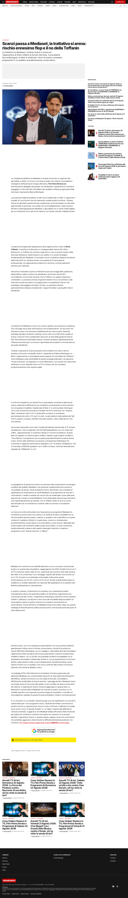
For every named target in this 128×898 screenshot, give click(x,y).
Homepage (5, 855)
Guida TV (33, 777)
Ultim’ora (4, 5)
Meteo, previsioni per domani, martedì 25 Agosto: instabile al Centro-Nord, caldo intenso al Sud (105, 97)
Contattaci (113, 861)
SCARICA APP (120, 2)
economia (40, 5)
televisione (6, 40)
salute (73, 5)
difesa (54, 5)
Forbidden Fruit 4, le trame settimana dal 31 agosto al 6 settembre (106, 106)
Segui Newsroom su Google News (28, 740)
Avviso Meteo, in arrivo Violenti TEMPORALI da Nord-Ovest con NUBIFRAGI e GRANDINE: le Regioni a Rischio (104, 91)
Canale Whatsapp (58, 858)
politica (48, 5)
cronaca (4, 867)
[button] (3, 2)
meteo (4, 870)
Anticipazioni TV (88, 5)
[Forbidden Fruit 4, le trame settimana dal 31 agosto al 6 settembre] (91, 176)
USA (33, 5)
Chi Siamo (113, 858)
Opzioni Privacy (24, 893)
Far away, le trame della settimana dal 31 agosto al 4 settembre (106, 114)
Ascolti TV (5, 777)
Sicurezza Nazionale (16, 5)
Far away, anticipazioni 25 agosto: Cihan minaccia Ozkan (105, 119)
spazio (79, 5)
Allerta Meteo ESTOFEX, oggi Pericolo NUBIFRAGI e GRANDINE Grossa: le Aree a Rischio (106, 110)
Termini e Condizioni (36, 893)
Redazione (113, 855)
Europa (27, 5)
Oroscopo (5, 861)
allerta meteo (5, 864)
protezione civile (63, 5)
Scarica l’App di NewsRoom (62, 855)
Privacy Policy (6, 893)
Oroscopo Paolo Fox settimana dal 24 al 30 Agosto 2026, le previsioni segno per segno (106, 101)
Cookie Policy (15, 893)
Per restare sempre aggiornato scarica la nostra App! (44, 723)
